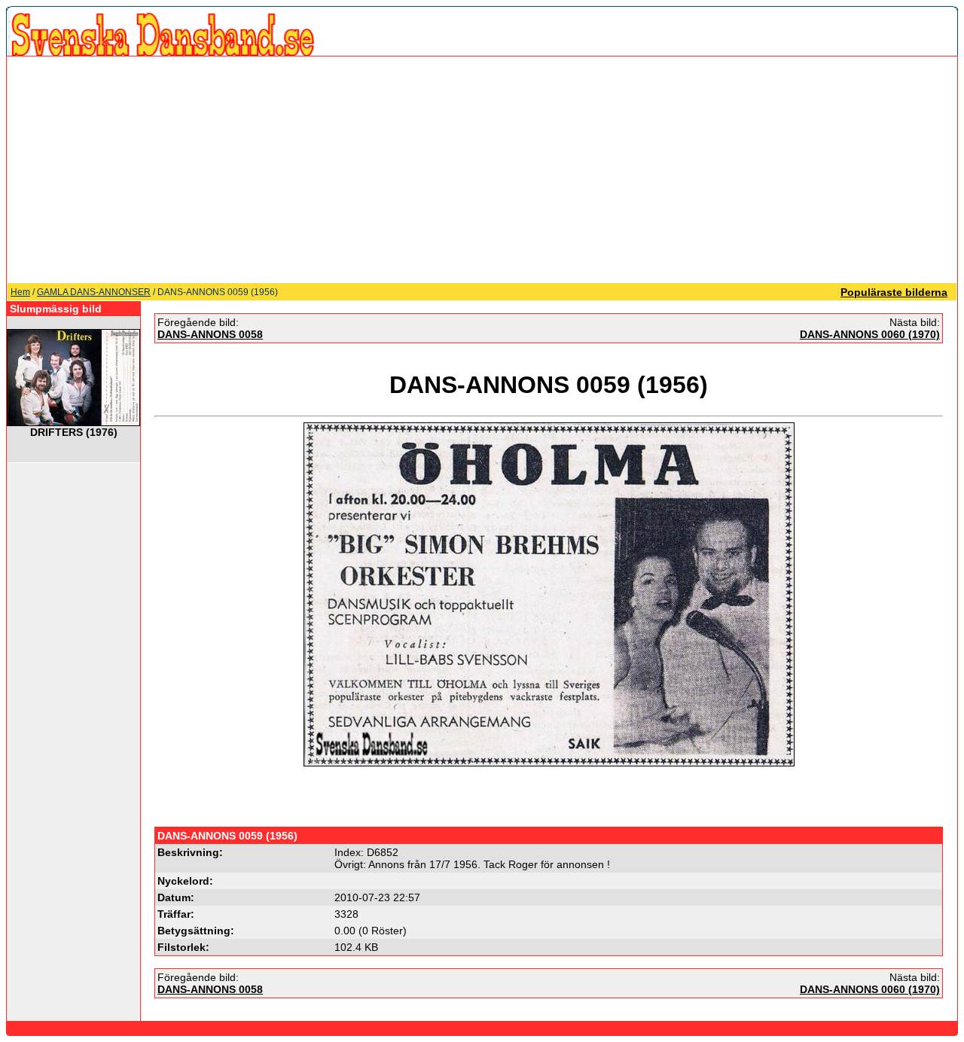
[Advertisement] (482, 169)
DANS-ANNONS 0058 (210, 334)
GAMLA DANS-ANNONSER (94, 292)
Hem (20, 292)
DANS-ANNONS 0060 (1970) (870, 334)
